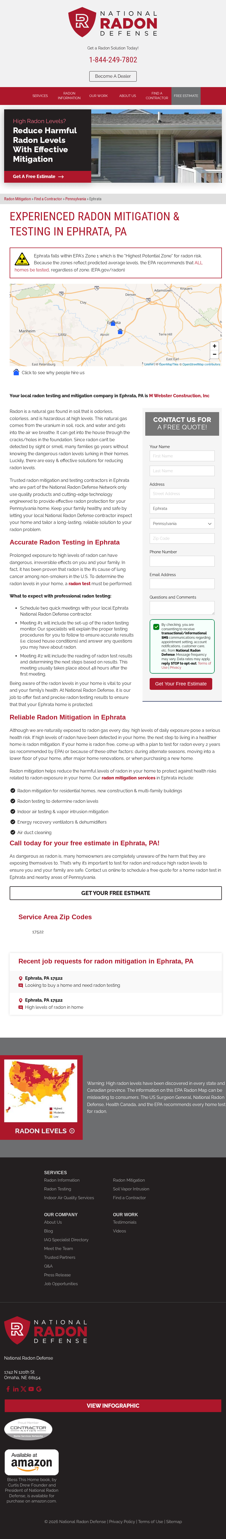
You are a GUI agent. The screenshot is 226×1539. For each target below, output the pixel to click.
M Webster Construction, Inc (179, 395)
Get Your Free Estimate (115, 893)
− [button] (214, 354)
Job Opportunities (61, 1283)
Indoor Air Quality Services (69, 1197)
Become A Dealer (113, 76)
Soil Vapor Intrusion (131, 1189)
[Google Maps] (39, 1389)
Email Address (163, 575)
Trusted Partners (59, 1257)
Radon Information (62, 1180)
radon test (79, 583)
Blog (48, 1231)
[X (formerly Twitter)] (23, 1389)
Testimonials (124, 1222)
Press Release (57, 1275)
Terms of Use (150, 1521)
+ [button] (214, 346)
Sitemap (174, 1521)
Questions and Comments (173, 597)
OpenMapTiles (169, 364)
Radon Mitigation (129, 1180)
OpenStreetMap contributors (201, 364)
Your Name (160, 447)
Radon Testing (57, 1189)
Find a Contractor (129, 1197)
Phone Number (163, 552)
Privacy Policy (122, 1521)
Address (157, 484)
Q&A (48, 1266)
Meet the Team (58, 1248)
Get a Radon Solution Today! (113, 48)
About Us (53, 1222)
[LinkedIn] (15, 1389)
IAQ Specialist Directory (66, 1239)
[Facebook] (8, 1389)
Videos (119, 1231)
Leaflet (149, 364)
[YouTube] (31, 1389)
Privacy (175, 668)
